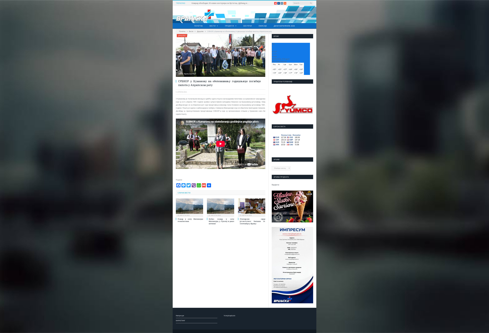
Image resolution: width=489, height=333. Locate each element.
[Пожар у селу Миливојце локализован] (189, 207)
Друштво (182, 36)
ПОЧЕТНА (198, 26)
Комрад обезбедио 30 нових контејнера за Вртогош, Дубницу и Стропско (221, 3)
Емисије (263, 26)
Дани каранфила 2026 (284, 26)
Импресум (180, 315)
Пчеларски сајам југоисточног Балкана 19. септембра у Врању (252, 221)
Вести (212, 26)
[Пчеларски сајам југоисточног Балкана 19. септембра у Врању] (251, 207)
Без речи (247, 26)
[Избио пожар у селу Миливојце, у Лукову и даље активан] (220, 207)
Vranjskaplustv (229, 315)
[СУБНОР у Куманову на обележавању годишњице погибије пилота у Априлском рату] (220, 55)
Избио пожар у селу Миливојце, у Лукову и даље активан (221, 221)
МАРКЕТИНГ (180, 320)
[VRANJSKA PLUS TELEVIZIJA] (195, 14)
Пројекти (229, 26)
